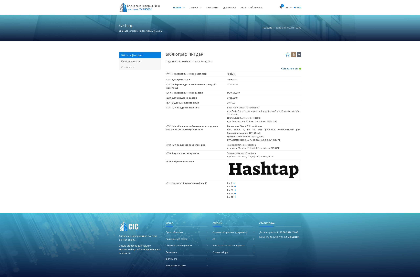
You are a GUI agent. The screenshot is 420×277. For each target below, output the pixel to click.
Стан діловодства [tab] (131, 61)
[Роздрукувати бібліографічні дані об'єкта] (299, 54)
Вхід (298, 7)
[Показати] (234, 183)
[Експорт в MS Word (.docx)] (293, 54)
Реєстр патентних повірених (228, 245)
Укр (288, 7)
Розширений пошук (177, 238)
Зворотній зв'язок (252, 7)
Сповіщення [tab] (128, 67)
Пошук (177, 7)
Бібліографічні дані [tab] (131, 55)
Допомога (229, 7)
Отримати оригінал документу (229, 232)
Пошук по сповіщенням (179, 245)
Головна (267, 27)
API (214, 238)
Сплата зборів (220, 252)
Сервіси (194, 7)
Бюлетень (212, 7)
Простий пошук (174, 232)
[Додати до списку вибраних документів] (287, 54)
